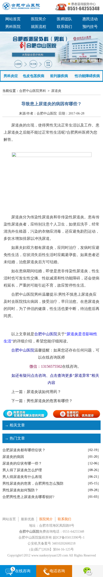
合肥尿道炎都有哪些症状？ (24, 450)
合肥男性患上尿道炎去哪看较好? (28, 497)
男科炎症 (11, 76)
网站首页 (13, 19)
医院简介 (38, 19)
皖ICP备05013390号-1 (69, 537)
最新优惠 (27, 519)
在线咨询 (22, 571)
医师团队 (64, 19)
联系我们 (64, 27)
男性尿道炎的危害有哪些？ (50, 401)
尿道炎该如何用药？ (44, 392)
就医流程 (38, 27)
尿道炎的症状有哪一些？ (22, 463)
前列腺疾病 (59, 76)
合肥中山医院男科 (32, 91)
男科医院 (13, 27)
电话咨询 (57, 571)
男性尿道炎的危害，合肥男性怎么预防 (32, 483)
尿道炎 (56, 91)
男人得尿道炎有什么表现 (22, 477)
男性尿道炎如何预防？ (20, 490)
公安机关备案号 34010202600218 (51, 543)
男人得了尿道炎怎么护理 (22, 470)
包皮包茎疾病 (33, 76)
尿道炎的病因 (13, 457)
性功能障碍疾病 (87, 76)
